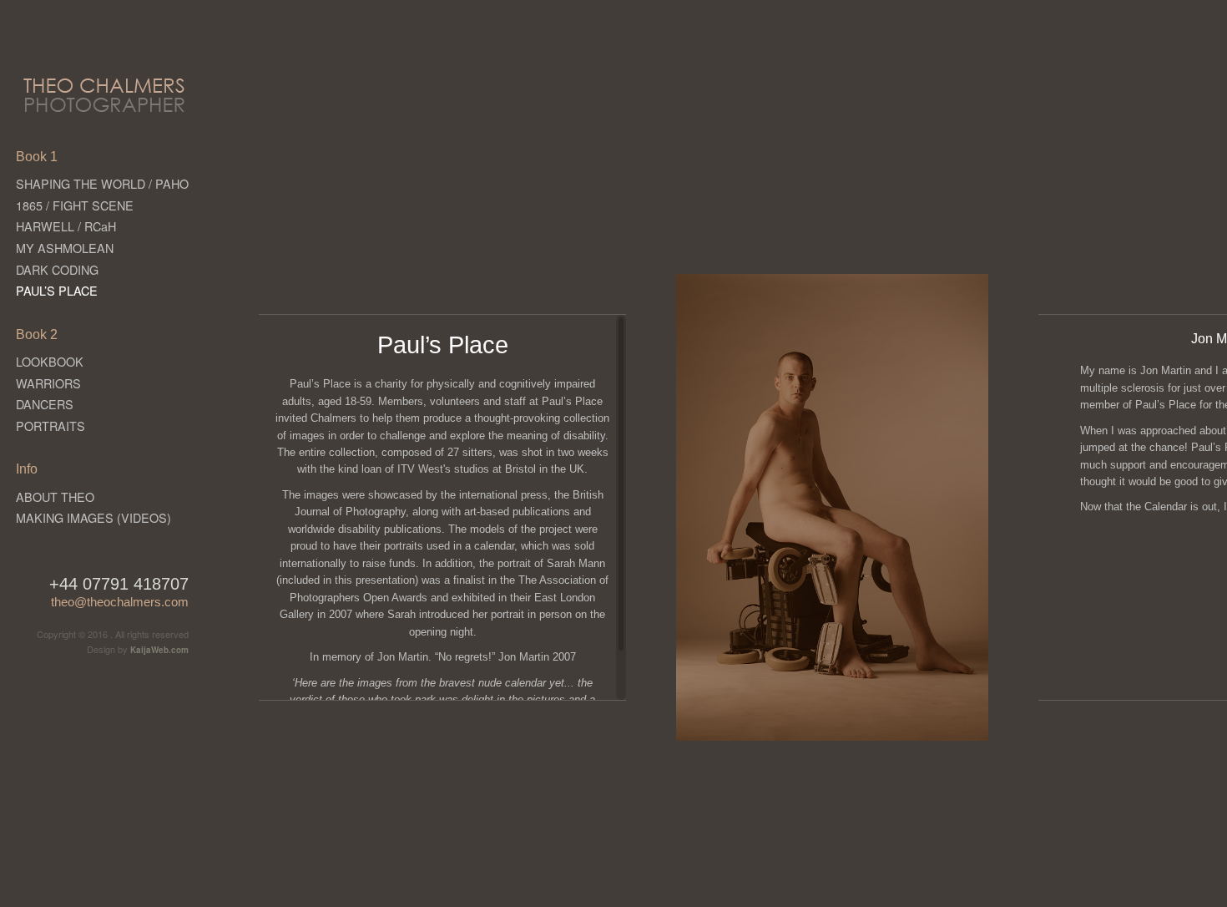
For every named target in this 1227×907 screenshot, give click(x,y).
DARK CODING (57, 269)
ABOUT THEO (55, 496)
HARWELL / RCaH (66, 226)
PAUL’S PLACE (57, 290)
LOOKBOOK (49, 361)
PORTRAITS (50, 425)
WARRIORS (48, 383)
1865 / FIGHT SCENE (75, 205)
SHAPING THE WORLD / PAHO (102, 183)
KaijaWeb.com (159, 650)
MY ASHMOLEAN (65, 247)
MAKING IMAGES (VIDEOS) (93, 517)
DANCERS (44, 404)
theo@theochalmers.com (120, 602)
